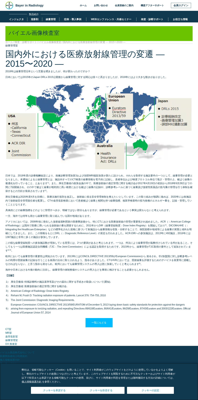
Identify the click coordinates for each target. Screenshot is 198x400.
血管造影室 (11, 336)
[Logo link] (9, 5)
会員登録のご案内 (124, 5)
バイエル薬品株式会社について (17, 352)
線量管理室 (11, 340)
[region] (99, 381)
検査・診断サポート (26, 42)
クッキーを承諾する (54, 390)
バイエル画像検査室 (50, 42)
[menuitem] (16, 19)
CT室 (8, 329)
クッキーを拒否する (101, 390)
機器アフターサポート (152, 5)
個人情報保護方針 (10, 360)
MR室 (8, 333)
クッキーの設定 (150, 390)
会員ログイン (181, 5)
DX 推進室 (11, 344)
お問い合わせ (101, 5)
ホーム (83, 5)
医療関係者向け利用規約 (13, 356)
